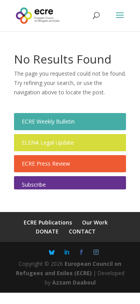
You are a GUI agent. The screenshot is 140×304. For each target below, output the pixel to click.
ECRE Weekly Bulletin (48, 121)
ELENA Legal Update (48, 142)
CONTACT (82, 231)
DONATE (47, 231)
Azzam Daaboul (74, 282)
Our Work (95, 222)
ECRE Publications (48, 222)
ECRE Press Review (46, 163)
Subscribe (34, 184)
